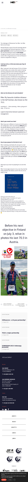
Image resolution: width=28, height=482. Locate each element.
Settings (10, 479)
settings (10, 477)
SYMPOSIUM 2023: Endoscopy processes (11, 346)
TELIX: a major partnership (10, 333)
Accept (4, 479)
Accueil (2, 28)
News (5, 28)
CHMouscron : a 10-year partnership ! (14, 320)
